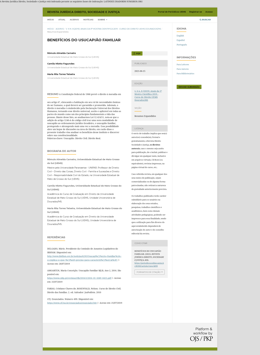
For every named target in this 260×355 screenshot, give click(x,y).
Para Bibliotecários (185, 73)
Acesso (209, 12)
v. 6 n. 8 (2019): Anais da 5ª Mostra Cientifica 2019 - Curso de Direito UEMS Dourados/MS (113, 29)
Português (182, 44)
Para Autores (183, 69)
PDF (138, 53)
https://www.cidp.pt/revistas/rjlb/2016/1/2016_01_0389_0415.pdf (79, 278)
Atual (61, 19)
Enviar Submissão (189, 87)
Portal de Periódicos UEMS (172, 12)
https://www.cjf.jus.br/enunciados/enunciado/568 (72, 302)
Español (181, 40)
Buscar (206, 19)
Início (50, 19)
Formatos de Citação (149, 272)
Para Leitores (183, 64)
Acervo (74, 19)
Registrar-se (195, 12)
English (180, 35)
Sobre (102, 19)
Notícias (88, 19)
